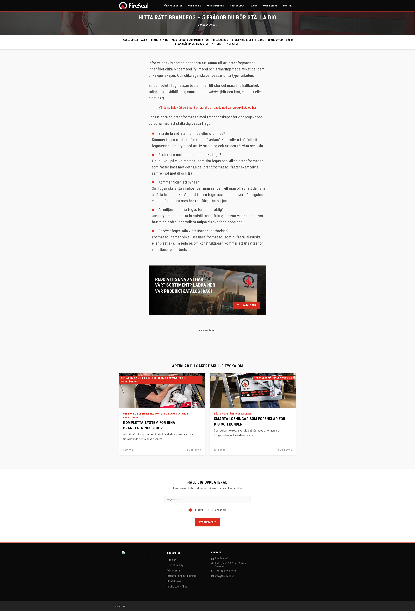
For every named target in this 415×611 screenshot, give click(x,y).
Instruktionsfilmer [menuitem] (177, 586)
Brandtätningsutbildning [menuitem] (181, 575)
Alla (144, 39)
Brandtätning (159, 39)
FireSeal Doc (220, 39)
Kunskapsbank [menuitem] (215, 5)
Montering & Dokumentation (190, 39)
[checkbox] (207, 511)
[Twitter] (214, 338)
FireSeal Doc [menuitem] (237, 5)
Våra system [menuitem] (174, 570)
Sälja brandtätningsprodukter (273, 377)
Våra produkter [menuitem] (173, 5)
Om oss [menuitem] (171, 560)
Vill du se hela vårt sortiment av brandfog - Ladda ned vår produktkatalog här (207, 108)
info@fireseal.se (224, 576)
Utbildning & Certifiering (247, 39)
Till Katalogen (246, 305)
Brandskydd (275, 39)
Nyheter (217, 43)
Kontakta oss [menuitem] (175, 581)
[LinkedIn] (207, 338)
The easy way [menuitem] (175, 565)
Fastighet (232, 43)
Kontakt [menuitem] (288, 5)
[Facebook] (201, 338)
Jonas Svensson (207, 24)
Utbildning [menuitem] (194, 5)
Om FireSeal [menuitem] (270, 5)
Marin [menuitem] (253, 5)
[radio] (196, 509)
